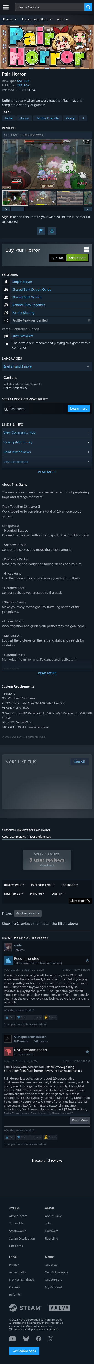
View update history (18, 442)
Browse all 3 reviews (47, 1160)
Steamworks (17, 1231)
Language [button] (68, 884)
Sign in (7, 217)
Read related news (17, 452)
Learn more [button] (78, 408)
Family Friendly (47, 118)
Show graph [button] (77, 900)
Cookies (14, 1287)
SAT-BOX (23, 81)
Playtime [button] (36, 893)
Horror (24, 118)
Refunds (15, 1294)
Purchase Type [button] (41, 884)
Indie (8, 118)
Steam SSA (16, 1223)
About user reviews (14, 836)
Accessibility (17, 1272)
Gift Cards (16, 1246)
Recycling (51, 1238)
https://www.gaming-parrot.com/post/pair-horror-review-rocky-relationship (42, 1068)
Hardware (51, 1231)
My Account (53, 1287)
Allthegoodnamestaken (30, 1037)
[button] (10, 19)
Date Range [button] (12, 893)
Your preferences (40, 836)
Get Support (53, 1279)
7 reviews (19, 949)
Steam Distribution (22, 1238)
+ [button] (83, 118)
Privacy (14, 1264)
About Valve (53, 1216)
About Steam (18, 1216)
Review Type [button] (12, 884)
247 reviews (41, 1041)
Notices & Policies (21, 1279)
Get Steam (52, 1264)
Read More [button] (80, 1120)
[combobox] (49, 7)
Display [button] (57, 893)
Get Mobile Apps (24, 1351)
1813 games (21, 1041)
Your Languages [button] (26, 913)
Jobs (48, 1223)
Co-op (70, 118)
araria (18, 945)
